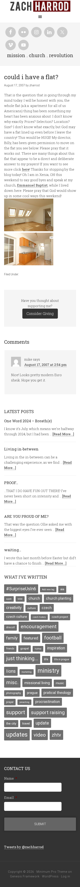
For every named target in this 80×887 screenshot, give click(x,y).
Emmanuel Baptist (32, 185)
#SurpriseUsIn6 (21, 588)
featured (31, 638)
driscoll (10, 627)
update (42, 723)
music (60, 683)
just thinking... (22, 658)
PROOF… (11, 482)
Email (10, 798)
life (46, 659)
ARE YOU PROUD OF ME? (26, 516)
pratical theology (57, 692)
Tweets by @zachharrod (24, 847)
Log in (65, 876)
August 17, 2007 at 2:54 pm (45, 364)
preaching (24, 702)
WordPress (50, 876)
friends (10, 648)
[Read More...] (63, 434)
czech (47, 608)
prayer (10, 702)
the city (11, 723)
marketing (27, 672)
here (25, 169)
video (40, 735)
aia (62, 589)
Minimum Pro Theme (52, 871)
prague (32, 693)
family (12, 638)
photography (13, 693)
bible (20, 599)
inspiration (56, 648)
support (15, 712)
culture (31, 608)
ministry (48, 670)
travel (26, 723)
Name (10, 778)
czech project (60, 616)
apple (9, 599)
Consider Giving (40, 313)
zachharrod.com (40, 6)
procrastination (47, 702)
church (34, 598)
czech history (39, 617)
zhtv (56, 735)
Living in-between (21, 449)
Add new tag (48, 589)
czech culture (16, 617)
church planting (58, 598)
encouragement (38, 626)
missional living (37, 683)
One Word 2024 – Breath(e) (28, 420)
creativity (14, 607)
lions (11, 671)
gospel (24, 648)
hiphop (38, 648)
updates (17, 734)
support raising (48, 712)
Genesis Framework (25, 876)
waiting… (12, 549)
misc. (12, 682)
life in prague (61, 659)
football (53, 638)
